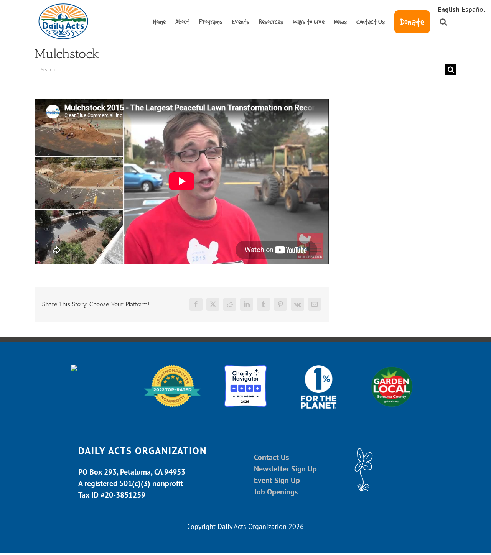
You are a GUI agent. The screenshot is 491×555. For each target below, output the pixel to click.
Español (473, 9)
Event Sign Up (277, 480)
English (449, 9)
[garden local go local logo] (392, 368)
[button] (443, 21)
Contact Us (271, 457)
